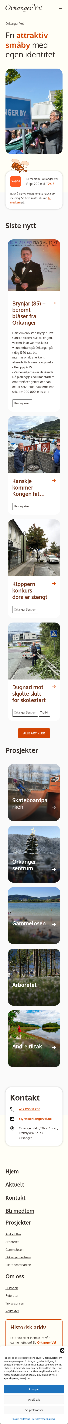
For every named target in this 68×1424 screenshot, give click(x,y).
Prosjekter (18, 1222)
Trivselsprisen (14, 1303)
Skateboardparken (29, 803)
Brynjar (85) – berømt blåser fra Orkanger (29, 313)
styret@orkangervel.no (35, 1119)
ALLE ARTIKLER (34, 733)
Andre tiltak (27, 1046)
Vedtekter (12, 1311)
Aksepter (34, 1389)
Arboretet (24, 985)
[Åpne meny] (60, 8)
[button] (62, 1350)
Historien (11, 1288)
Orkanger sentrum (24, 865)
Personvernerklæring (43, 1419)
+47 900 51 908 (29, 1109)
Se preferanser (34, 1410)
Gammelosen (29, 923)
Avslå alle (34, 1399)
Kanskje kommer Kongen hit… (28, 487)
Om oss (14, 1276)
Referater (12, 1295)
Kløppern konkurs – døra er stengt (29, 590)
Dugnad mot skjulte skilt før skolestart (29, 693)
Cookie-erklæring (21, 1419)
